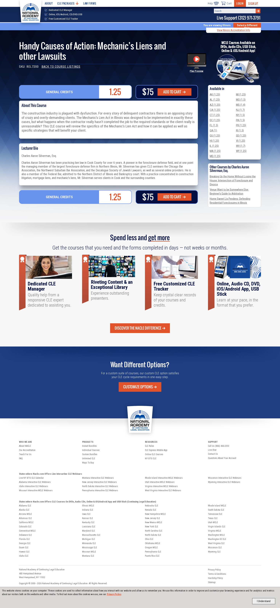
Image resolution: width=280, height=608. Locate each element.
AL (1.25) (215, 99)
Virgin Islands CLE (216, 526)
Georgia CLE (24, 543)
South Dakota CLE (216, 510)
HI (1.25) (214, 140)
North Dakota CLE (153, 535)
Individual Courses (91, 450)
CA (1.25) (215, 110)
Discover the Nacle (138, 328)
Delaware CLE (25, 535)
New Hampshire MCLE (155, 514)
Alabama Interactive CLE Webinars (35, 482)
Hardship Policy (215, 578)
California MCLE (26, 522)
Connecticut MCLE (27, 530)
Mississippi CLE (89, 547)
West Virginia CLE (216, 543)
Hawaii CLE (24, 551)
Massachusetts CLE (91, 535)
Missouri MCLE (89, 551)
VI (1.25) (240, 140)
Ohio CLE (149, 539)
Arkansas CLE (25, 518)
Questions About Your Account (222, 458)
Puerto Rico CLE (152, 556)
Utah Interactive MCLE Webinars (159, 482)
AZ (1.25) (215, 104)
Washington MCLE (216, 535)
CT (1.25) (215, 115)
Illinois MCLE (88, 505)
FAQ (21, 458)
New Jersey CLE (152, 518)
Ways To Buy (88, 462)
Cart (229, 3)
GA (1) (213, 130)
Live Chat (212, 450)
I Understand (263, 601)
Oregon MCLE (151, 547)
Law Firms (89, 3)
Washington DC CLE (217, 539)
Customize (138, 386)
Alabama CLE (25, 505)
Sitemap (211, 582)
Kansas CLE (87, 518)
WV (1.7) (240, 146)
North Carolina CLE (153, 530)
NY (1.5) (240, 115)
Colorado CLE (25, 526)
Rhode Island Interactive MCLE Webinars (164, 478)
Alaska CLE (24, 510)
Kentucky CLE (88, 522)
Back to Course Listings (61, 66)
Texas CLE (213, 518)
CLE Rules (149, 446)
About (49, 3)
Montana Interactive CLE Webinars (98, 478)
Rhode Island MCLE (217, 505)
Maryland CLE (88, 530)
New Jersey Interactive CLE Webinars (99, 482)
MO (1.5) (241, 99)
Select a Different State (247, 26)
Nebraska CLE (151, 505)
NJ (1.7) (240, 110)
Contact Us (213, 454)
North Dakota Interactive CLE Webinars (100, 486)
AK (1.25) (215, 94)
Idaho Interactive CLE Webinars (33, 486)
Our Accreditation (27, 450)
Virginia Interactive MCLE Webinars (161, 486)
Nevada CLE (150, 510)
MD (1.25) (215, 156)
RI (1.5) (240, 130)
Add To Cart (172, 92)
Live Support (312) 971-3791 (238, 18)
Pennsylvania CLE (153, 551)
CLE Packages (65, 3)
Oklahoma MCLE (152, 543)
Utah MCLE (213, 522)
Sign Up (253, 3)
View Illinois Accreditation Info (233, 30)
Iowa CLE (86, 514)
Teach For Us (25, 454)
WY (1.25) (241, 151)
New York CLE (151, 526)
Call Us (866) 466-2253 (218, 446)
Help (210, 3)
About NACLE (25, 446)
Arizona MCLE (25, 514)
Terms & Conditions (217, 574)
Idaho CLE (23, 556)
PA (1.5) (240, 120)
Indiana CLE (87, 510)
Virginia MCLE (214, 530)
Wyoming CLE (214, 551)
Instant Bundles (89, 446)
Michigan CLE (88, 539)
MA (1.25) (215, 151)
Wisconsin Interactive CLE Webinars (224, 478)
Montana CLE (88, 556)
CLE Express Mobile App (156, 450)
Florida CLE (24, 539)
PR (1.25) (241, 125)
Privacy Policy (114, 594)
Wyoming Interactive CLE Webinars (224, 482)
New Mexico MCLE (153, 522)
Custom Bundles (89, 454)
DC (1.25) (215, 120)
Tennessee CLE (215, 514)
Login (240, 3)
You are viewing (217, 25)
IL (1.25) (214, 146)
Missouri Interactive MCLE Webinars (36, 490)
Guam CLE (23, 547)
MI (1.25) (241, 94)
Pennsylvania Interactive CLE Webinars (100, 490)
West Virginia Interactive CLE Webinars (163, 490)
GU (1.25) (215, 135)
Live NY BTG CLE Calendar (31, 478)
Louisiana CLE (88, 526)
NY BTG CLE (150, 458)
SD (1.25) (241, 135)
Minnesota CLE (89, 543)
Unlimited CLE (88, 458)
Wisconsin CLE (215, 547)
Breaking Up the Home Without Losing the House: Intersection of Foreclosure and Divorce (233, 180)
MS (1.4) (240, 104)
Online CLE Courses (154, 454)
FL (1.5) (214, 125)
